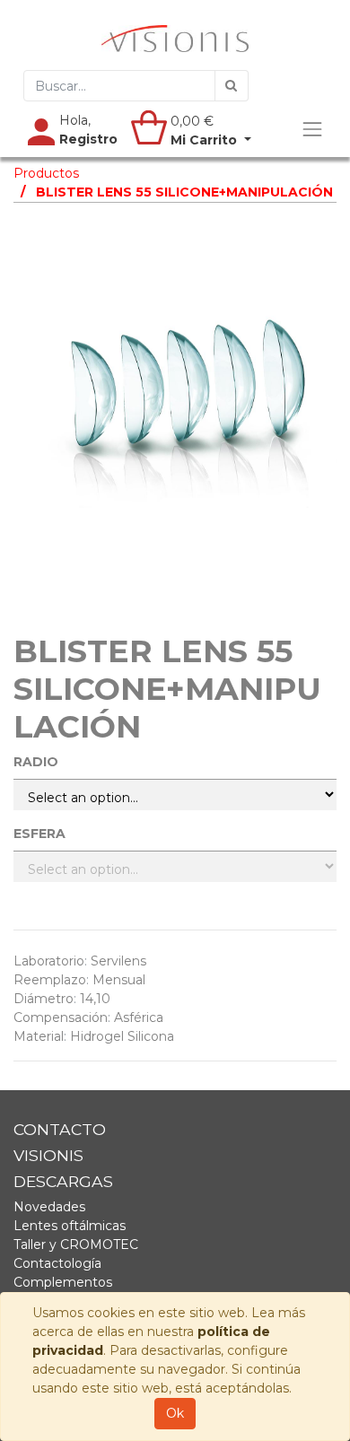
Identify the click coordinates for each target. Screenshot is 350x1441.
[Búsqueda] (231, 85)
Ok (175, 1413)
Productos (46, 173)
